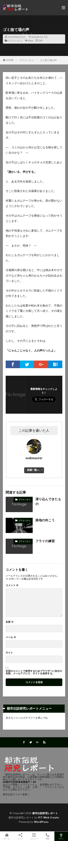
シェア (20, 838)
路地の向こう (45, 520)
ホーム (7, 838)
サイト (9, 652)
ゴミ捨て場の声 (48, 60)
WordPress (41, 821)
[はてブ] (55, 364)
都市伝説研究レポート (45, 813)
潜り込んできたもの (48, 501)
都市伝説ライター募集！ (16, 794)
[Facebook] (13, 364)
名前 (10, 622)
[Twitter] (27, 364)
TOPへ (61, 838)
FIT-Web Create (48, 817)
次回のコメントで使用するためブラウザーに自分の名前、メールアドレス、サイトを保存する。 (34, 672)
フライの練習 (45, 541)
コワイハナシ (15, 40)
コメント (12, 585)
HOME (10, 60)
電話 (47, 838)
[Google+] (41, 364)
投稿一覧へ (33, 469)
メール (11, 637)
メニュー (34, 838)
